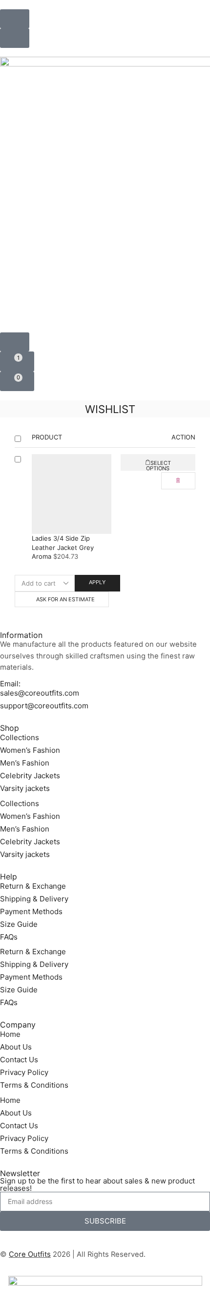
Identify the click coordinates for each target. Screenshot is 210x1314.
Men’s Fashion (24, 762)
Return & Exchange (33, 886)
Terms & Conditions (34, 1085)
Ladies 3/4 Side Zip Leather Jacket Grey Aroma (63, 547)
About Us (16, 1046)
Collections (19, 737)
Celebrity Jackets (30, 775)
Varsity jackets (25, 788)
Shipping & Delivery (34, 898)
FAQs (9, 937)
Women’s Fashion (30, 750)
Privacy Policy (24, 1072)
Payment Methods (31, 911)
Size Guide (19, 924)
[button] (14, 18)
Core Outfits (30, 1254)
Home (10, 1034)
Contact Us (19, 1059)
